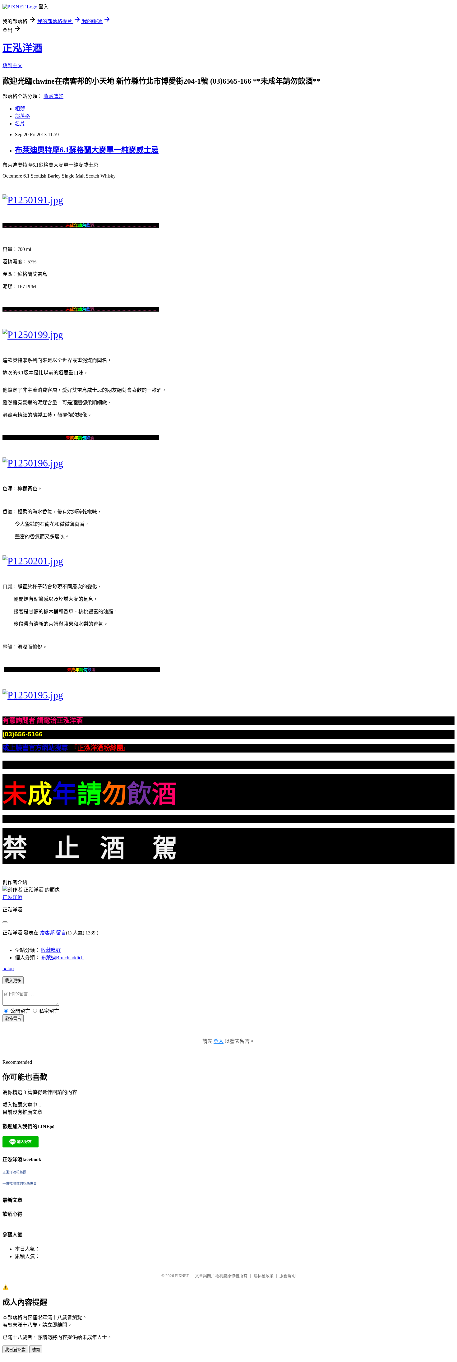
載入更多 (13, 980)
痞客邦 (47, 932)
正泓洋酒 (22, 48)
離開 (36, 1349)
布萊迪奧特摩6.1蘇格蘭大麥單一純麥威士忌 (87, 150)
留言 (61, 932)
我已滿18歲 (15, 1349)
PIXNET (182, 1275)
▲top (8, 968)
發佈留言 (13, 1018)
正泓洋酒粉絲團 (14, 1172)
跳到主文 (12, 65)
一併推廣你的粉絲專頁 (19, 1183)
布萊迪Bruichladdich (62, 957)
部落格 (22, 116)
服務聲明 (287, 1275)
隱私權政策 (263, 1275)
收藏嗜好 (53, 96)
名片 (20, 123)
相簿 (20, 108)
